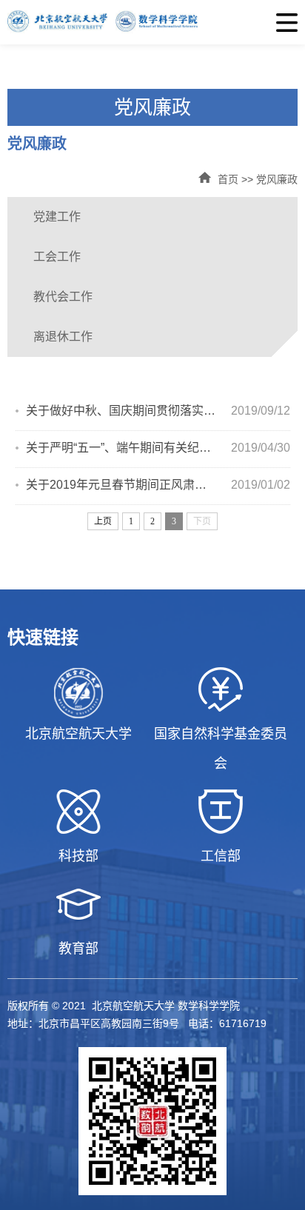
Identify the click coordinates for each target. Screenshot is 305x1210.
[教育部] (78, 904)
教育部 (78, 948)
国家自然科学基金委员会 (220, 748)
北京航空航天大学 (78, 733)
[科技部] (78, 811)
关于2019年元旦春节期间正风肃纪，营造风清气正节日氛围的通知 (121, 484)
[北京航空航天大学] (78, 693)
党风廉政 (277, 179)
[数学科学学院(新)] (152, 22)
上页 (103, 521)
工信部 (221, 856)
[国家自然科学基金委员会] (221, 689)
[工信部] (221, 811)
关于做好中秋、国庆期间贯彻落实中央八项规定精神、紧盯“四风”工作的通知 (121, 410)
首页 (228, 179)
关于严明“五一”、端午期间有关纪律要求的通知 (121, 447)
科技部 (78, 856)
